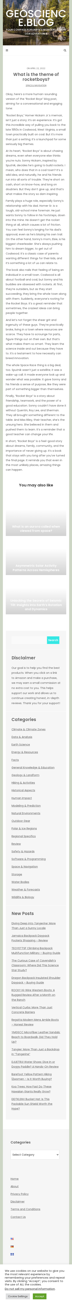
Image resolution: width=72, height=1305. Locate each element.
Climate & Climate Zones (29, 729)
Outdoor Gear (21, 821)
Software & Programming (29, 859)
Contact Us (18, 1217)
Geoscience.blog (36, 20)
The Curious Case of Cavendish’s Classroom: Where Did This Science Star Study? (35, 965)
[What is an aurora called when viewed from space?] (36, 517)
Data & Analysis (22, 737)
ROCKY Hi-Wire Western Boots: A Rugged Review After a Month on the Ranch (33, 995)
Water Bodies (20, 882)
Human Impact (22, 798)
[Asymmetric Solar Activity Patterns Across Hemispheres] (36, 556)
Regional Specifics (24, 836)
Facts (15, 760)
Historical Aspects (23, 790)
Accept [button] (39, 1296)
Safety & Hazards (23, 851)
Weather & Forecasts (26, 889)
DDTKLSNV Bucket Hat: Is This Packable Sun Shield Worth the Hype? (32, 1103)
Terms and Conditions (25, 1209)
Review (16, 844)
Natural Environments (26, 813)
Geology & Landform (25, 775)
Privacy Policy (20, 1194)
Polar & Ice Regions (24, 828)
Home (15, 1179)
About (15, 1186)
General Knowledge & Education (33, 767)
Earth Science (21, 744)
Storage (17, 874)
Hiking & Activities (23, 783)
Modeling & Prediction (26, 806)
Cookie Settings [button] (18, 1296)
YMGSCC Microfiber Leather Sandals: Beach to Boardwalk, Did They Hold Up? (36, 1037)
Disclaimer (18, 1201)
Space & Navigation (36, 85)
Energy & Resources (25, 752)
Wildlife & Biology (23, 897)
